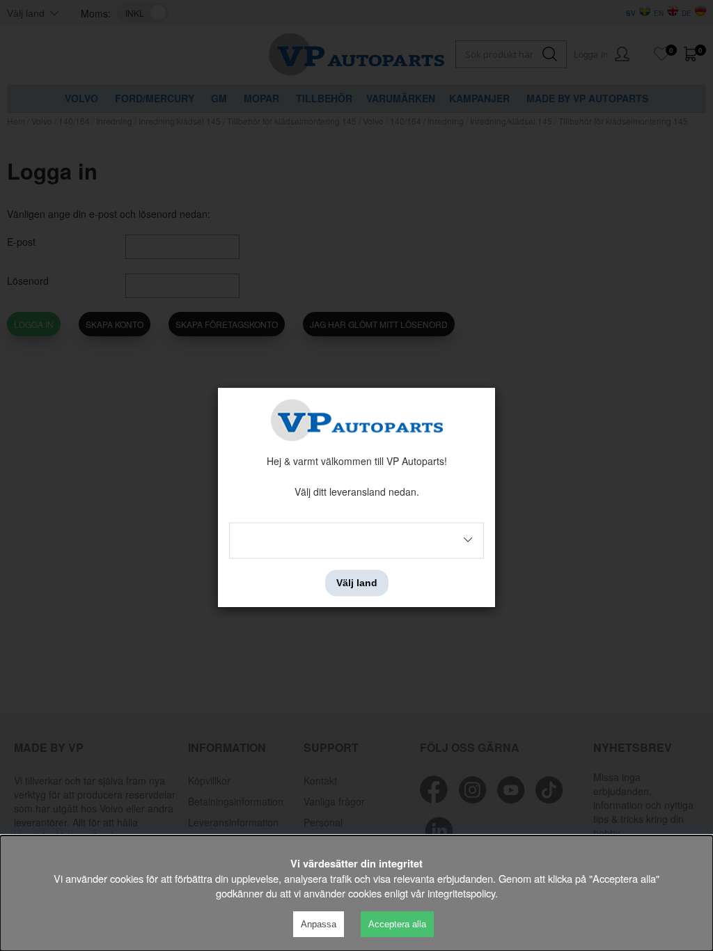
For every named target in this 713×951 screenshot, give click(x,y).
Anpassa (318, 924)
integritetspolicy (461, 893)
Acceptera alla (397, 924)
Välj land (356, 582)
